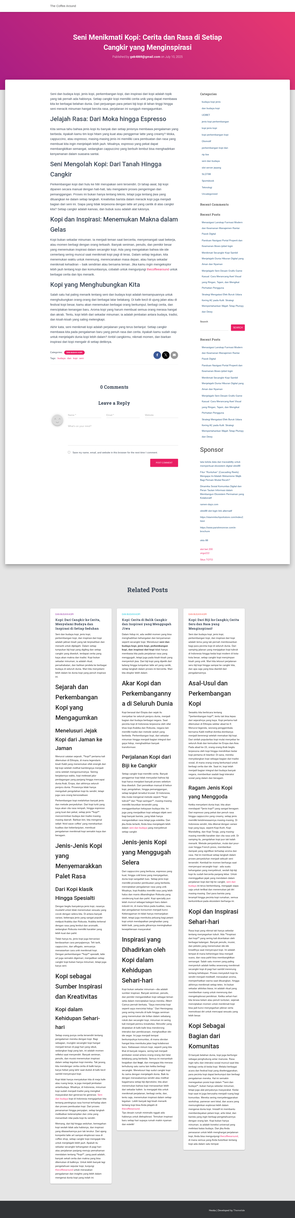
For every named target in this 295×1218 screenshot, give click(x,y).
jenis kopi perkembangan (215, 121)
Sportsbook (208, 180)
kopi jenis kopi (209, 128)
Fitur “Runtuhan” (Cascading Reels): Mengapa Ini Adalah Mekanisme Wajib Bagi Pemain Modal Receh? (220, 476)
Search (204, 321)
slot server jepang (211, 167)
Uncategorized (209, 193)
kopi (75, 358)
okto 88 (204, 540)
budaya (62, 358)
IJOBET (206, 115)
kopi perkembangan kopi (215, 134)
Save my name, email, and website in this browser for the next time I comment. (115, 452)
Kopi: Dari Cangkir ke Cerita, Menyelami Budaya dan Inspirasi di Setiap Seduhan (77, 624)
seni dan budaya (211, 161)
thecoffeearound (158, 269)
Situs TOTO (206, 559)
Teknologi (207, 187)
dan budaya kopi (74, 352)
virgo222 (204, 553)
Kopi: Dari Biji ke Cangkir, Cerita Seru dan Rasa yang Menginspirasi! (213, 624)
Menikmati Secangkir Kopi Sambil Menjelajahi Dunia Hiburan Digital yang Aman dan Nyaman (223, 258)
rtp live (205, 154)
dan (69, 358)
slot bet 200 (206, 549)
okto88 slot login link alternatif (216, 510)
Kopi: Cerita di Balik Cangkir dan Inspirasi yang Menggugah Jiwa (146, 624)
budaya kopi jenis (211, 101)
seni (81, 358)
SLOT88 (206, 174)
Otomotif (206, 141)
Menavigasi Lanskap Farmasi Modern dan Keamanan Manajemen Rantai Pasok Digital (222, 228)
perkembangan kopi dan (215, 147)
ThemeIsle (239, 1210)
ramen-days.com (209, 504)
